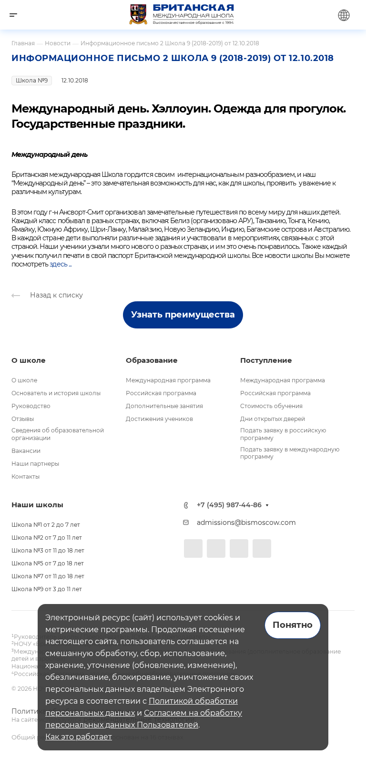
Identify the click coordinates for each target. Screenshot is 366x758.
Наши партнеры (35, 463)
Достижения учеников (159, 418)
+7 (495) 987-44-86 (229, 505)
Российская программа (161, 393)
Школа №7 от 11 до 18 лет (47, 576)
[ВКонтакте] (193, 548)
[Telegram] (216, 548)
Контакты (25, 476)
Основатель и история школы (56, 393)
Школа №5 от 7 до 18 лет (47, 563)
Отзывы (22, 418)
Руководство (31, 406)
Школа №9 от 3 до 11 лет (46, 589)
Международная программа (168, 380)
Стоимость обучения (271, 406)
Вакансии (26, 450)
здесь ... (60, 264)
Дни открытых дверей (272, 418)
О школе (24, 380)
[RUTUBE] (262, 548)
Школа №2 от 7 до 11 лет (46, 537)
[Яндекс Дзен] (239, 548)
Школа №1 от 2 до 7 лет (45, 524)
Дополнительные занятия (164, 406)
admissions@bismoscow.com (246, 522)
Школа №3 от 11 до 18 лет (47, 550)
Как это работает (78, 736)
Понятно (293, 625)
